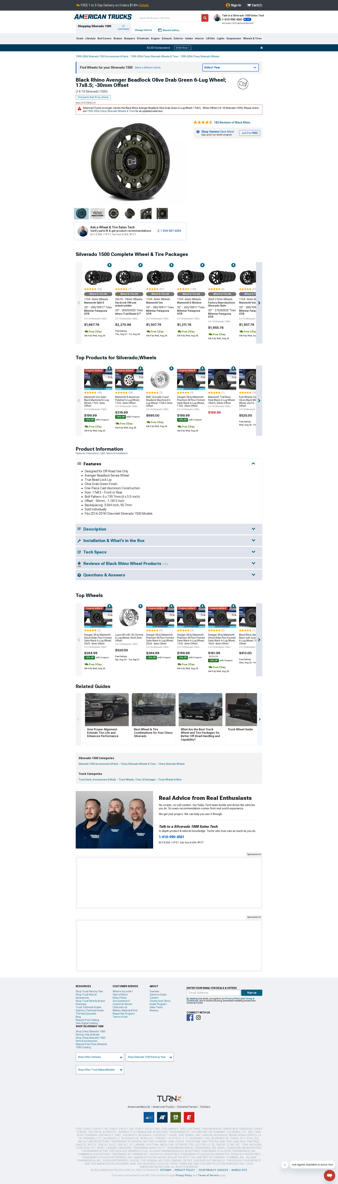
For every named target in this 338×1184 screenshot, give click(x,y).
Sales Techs (156, 1007)
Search (204, 18)
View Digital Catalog (87, 1023)
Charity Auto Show (160, 1001)
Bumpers (129, 38)
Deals (79, 38)
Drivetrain (143, 38)
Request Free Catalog (87, 1020)
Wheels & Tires (252, 38)
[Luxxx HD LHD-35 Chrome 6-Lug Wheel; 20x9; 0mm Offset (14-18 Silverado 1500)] (129, 617)
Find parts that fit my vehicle (93, 97)
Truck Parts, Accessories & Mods (97, 779)
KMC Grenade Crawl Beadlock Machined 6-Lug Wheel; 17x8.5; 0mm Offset (159, 403)
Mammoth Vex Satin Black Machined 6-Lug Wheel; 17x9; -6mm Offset (96, 403)
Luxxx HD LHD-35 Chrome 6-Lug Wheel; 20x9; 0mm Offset (129, 639)
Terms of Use (120, 1016)
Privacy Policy (232, 998)
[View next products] (259, 303)
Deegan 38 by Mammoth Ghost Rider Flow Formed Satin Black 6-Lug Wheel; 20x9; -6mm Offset (98, 640)
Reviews (154, 1010)
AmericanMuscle (139, 1107)
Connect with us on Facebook (190, 1017)
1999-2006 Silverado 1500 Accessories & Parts (102, 56)
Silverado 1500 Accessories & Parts (98, 763)
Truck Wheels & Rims (169, 779)
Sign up (251, 992)
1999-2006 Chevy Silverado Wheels (199, 56)
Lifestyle (90, 38)
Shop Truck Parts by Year (89, 991)
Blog (78, 1016)
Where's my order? (123, 991)
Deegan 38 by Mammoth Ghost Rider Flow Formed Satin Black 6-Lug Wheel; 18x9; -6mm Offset (222, 640)
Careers (154, 997)
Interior (199, 38)
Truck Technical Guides (88, 1007)
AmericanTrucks (164, 1107)
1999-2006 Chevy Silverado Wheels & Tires (154, 56)
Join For (249, 133)
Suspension (233, 38)
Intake (189, 38)
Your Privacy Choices (213, 1170)
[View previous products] (79, 303)
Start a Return (120, 994)
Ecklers (205, 1107)
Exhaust (167, 38)
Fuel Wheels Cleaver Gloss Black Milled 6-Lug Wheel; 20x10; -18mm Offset (252, 403)
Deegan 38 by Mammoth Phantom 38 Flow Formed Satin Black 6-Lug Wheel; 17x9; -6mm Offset (191, 403)
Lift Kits (210, 38)
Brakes (118, 38)
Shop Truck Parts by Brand (90, 1001)
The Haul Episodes (86, 1013)
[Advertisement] (169, 882)
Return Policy (120, 997)
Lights (220, 38)
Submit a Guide (158, 994)
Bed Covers (104, 38)
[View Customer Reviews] (203, 122)
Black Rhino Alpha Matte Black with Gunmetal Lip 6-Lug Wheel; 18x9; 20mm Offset (253, 640)
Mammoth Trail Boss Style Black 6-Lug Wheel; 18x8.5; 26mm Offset (221, 402)
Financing (81, 1004)
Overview (154, 991)
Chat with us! (120, 1007)
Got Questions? (121, 1001)
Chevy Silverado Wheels (171, 763)
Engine (155, 38)
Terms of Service (208, 1175)
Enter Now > (182, 47)
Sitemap (165, 1170)
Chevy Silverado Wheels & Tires (138, 763)
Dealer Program (158, 1004)
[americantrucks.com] (103, 17)
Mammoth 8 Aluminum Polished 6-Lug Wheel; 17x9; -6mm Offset (127, 402)
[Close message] (262, 48)
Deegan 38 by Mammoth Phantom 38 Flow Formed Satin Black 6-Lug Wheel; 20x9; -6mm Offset (160, 640)
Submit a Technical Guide (90, 1010)
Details (144, 5)
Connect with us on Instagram (198, 1017)
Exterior (178, 38)
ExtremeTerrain (187, 1107)
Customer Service (122, 1004)
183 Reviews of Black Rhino (232, 122)
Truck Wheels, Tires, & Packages (137, 779)
